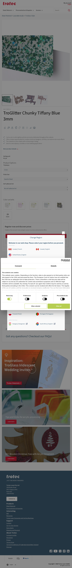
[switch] (27, 299)
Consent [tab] (18, 266)
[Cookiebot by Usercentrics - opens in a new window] (62, 260)
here (19, 290)
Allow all (58, 306)
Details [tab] (53, 266)
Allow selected (35, 306)
